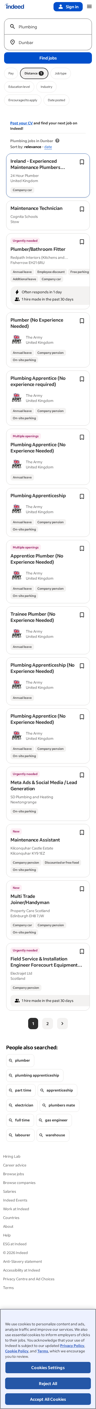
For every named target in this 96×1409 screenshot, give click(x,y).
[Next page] (62, 1023)
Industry (46, 87)
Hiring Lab (11, 1156)
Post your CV (21, 123)
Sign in (72, 6)
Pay (11, 73)
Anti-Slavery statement (22, 1261)
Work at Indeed (16, 1208)
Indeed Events (15, 1200)
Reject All (48, 1383)
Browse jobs (13, 1173)
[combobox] (50, 26)
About (8, 1226)
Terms (42, 1350)
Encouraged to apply (22, 100)
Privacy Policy (72, 1345)
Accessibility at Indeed (21, 1270)
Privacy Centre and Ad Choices (29, 1278)
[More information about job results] (57, 141)
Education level (19, 87)
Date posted (56, 100)
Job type (61, 73)
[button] (37, 170)
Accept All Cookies (48, 1399)
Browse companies (19, 1182)
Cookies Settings (48, 1367)
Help (7, 1235)
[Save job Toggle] (82, 162)
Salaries (9, 1191)
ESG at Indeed (15, 1243)
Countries (11, 1217)
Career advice (14, 1165)
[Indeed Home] (14, 6)
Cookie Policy (16, 1350)
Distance (33, 73)
